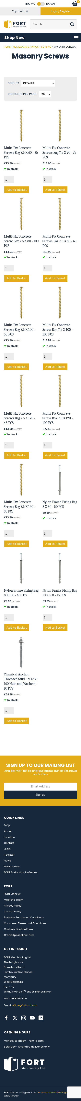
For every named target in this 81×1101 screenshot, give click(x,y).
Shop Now (14, 37)
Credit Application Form (19, 935)
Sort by (13, 83)
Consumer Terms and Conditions (25, 923)
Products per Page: (22, 94)
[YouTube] (32, 1018)
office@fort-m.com (24, 1005)
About (8, 831)
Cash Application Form (18, 929)
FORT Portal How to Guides (20, 872)
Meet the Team (13, 900)
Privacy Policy (12, 906)
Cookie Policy (12, 911)
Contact (9, 843)
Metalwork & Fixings (26, 46)
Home (7, 46)
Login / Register (61, 11)
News (7, 860)
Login (7, 849)
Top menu (18, 11)
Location (9, 837)
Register (9, 855)
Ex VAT (51, 4)
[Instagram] (23, 1018)
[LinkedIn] (41, 1018)
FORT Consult (12, 894)
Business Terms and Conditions (24, 917)
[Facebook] (6, 1018)
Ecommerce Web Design (52, 1092)
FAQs (7, 825)
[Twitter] (15, 1018)
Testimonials (12, 866)
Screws (46, 46)
